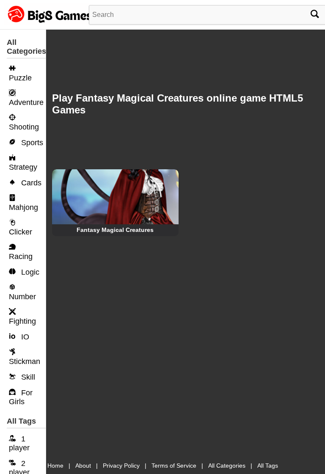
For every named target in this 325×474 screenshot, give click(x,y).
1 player (19, 443)
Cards (30, 183)
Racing (21, 256)
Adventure (26, 102)
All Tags (267, 465)
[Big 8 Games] (48, 22)
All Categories (226, 465)
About (83, 465)
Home (55, 465)
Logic (29, 272)
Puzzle (20, 78)
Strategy (23, 167)
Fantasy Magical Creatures (115, 229)
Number (22, 296)
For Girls (21, 397)
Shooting (24, 127)
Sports (31, 142)
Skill (27, 377)
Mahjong (23, 207)
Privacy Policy (121, 465)
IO (24, 337)
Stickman (24, 361)
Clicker (20, 232)
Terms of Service (173, 465)
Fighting (22, 321)
